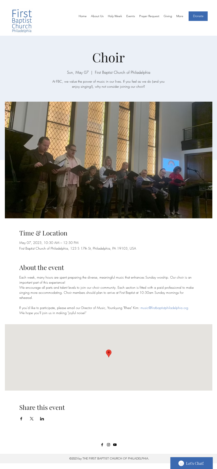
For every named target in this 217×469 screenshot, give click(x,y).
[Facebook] (102, 445)
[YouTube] (115, 445)
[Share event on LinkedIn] (42, 418)
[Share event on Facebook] (21, 418)
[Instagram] (108, 445)
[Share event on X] (32, 418)
